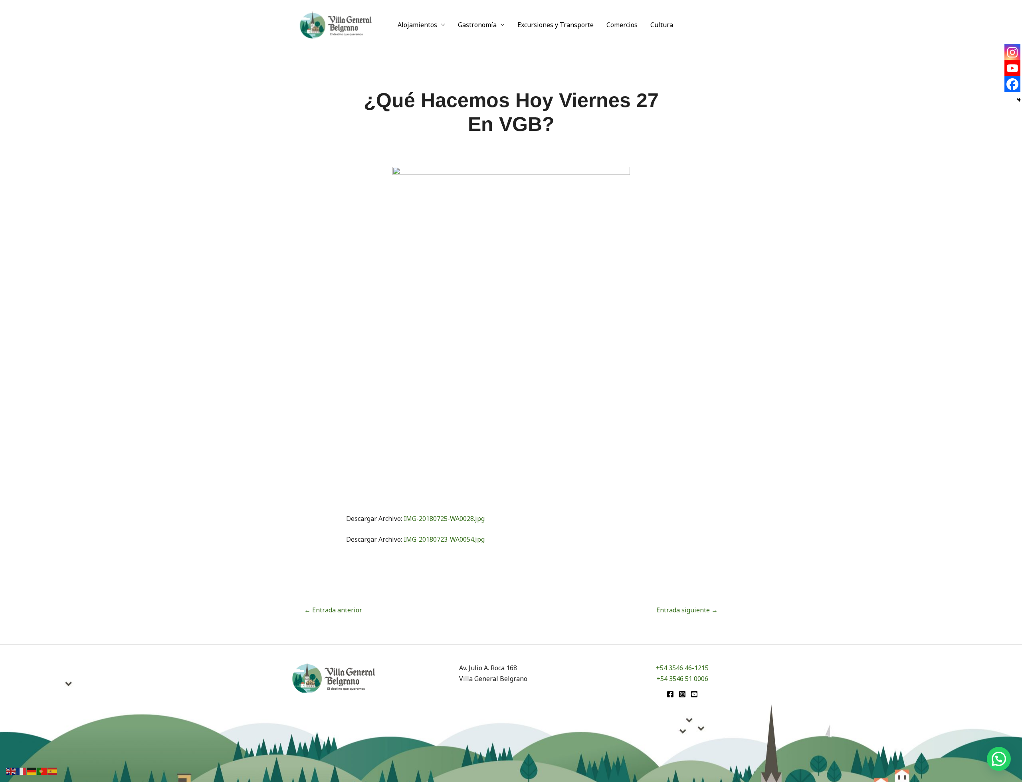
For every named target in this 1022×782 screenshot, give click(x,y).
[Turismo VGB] (335, 24)
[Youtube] (1012, 68)
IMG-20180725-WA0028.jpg (444, 518)
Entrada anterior (333, 610)
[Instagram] (1012, 52)
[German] (32, 770)
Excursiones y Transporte (555, 24)
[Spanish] (53, 770)
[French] (21, 770)
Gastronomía (477, 24)
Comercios (622, 24)
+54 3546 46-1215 (682, 667)
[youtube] (694, 694)
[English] (11, 770)
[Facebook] (1012, 84)
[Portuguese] (42, 770)
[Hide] (1019, 100)
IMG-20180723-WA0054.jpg (444, 539)
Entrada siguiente (687, 610)
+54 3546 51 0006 (682, 678)
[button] (999, 759)
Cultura (661, 24)
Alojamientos (417, 24)
